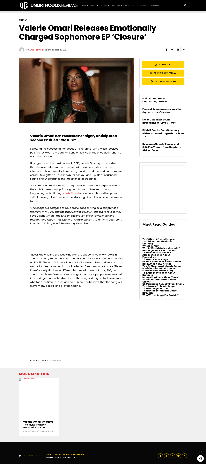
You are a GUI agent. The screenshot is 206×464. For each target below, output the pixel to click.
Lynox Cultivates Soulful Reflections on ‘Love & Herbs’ (159, 121)
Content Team (29, 431)
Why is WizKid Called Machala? (161, 248)
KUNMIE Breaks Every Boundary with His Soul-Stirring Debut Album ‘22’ (163, 133)
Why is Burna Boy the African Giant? (159, 280)
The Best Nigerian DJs (155, 288)
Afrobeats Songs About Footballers (156, 256)
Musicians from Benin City (157, 270)
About (49, 454)
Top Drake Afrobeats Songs (158, 286)
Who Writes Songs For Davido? (160, 295)
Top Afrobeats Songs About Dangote (158, 274)
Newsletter (155, 5)
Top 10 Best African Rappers (158, 239)
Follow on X (165, 64)
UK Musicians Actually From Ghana (163, 284)
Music (93, 5)
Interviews (116, 5)
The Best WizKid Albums (156, 252)
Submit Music (142, 5)
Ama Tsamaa (36, 49)
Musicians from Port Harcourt (160, 268)
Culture (104, 5)
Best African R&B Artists (156, 263)
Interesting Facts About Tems (160, 277)
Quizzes (128, 5)
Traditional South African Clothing (157, 242)
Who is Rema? (150, 246)
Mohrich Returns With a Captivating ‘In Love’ (156, 100)
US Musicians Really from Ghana (161, 261)
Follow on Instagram (165, 73)
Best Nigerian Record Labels (159, 250)
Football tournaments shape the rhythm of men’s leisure (161, 110)
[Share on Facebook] (166, 49)
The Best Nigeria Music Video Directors (159, 292)
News (84, 5)
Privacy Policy (77, 454)
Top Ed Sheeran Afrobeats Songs (161, 266)
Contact (58, 454)
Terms (66, 454)
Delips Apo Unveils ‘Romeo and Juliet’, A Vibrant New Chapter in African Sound (161, 147)
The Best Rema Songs (155, 259)
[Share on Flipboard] (178, 49)
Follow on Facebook (165, 81)
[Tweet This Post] (172, 49)
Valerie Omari (42, 135)
